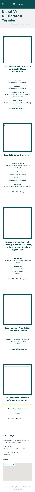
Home (6, 24)
